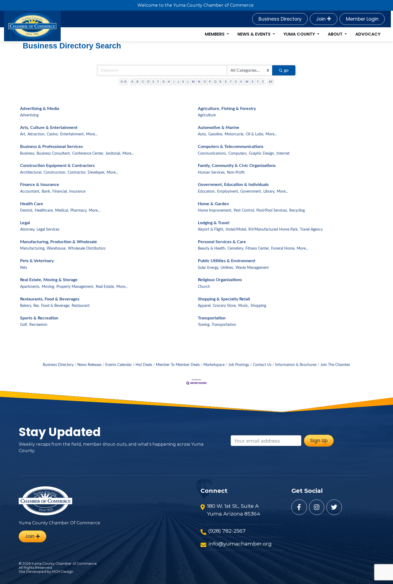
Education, (206, 191)
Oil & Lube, (255, 134)
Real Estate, (105, 287)
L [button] (188, 81)
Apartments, (30, 287)
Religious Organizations (220, 280)
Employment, (228, 191)
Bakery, (26, 306)
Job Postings (238, 365)
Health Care (31, 204)
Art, (23, 134)
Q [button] (215, 81)
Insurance (77, 191)
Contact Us (262, 365)
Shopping (258, 306)
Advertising (29, 115)
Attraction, (36, 134)
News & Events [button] (254, 34)
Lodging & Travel (213, 223)
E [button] (153, 81)
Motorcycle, (234, 134)
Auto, (202, 134)
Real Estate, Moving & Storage (49, 280)
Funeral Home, (283, 248)
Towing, (204, 325)
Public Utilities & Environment (226, 261)
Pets (23, 268)
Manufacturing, (32, 248)
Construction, (55, 172)
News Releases (89, 365)
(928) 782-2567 (227, 531)
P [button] (210, 81)
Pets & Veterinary (37, 261)
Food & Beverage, (55, 306)
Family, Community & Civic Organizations (237, 165)
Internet (283, 153)
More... (91, 134)
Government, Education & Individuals (233, 184)
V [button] (241, 81)
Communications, (212, 153)
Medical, (62, 210)
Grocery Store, (225, 306)
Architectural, (31, 172)
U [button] (236, 81)
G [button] (163, 81)
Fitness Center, (257, 248)
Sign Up (319, 440)
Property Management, (75, 287)
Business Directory (280, 19)
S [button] (226, 81)
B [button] (137, 81)
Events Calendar (118, 365)
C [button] (143, 81)
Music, (243, 306)
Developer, (96, 172)
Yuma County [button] (299, 34)
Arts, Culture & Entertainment (49, 127)
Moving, (48, 287)
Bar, (36, 306)
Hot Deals (144, 365)
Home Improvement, (215, 210)
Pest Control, (244, 210)
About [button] (336, 34)
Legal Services (48, 229)
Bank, (46, 191)
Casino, (53, 134)
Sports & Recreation (39, 318)
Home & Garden (213, 204)
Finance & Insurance (39, 184)
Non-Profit (236, 172)
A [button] (132, 81)
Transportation (212, 318)
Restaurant (81, 306)
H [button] (169, 81)
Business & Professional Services (51, 146)
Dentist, (26, 210)
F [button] (158, 81)
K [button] (183, 81)
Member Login (362, 19)
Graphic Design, (262, 153)
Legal (25, 223)
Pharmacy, (78, 210)
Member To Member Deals (178, 365)
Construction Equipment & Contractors (57, 165)
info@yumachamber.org (240, 543)
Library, (269, 191)
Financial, (60, 191)
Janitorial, (113, 153)
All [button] (270, 81)
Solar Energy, (208, 268)
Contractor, (77, 172)
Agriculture (207, 115)
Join (321, 19)
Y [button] (258, 81)
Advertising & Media (39, 108)
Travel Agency (311, 229)
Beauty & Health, (212, 248)
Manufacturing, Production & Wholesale (58, 242)
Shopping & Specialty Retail (224, 299)
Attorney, (27, 229)
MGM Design (62, 572)
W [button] (246, 81)
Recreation (38, 325)
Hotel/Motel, (236, 229)
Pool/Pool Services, (272, 210)
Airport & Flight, (211, 229)
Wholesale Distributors (87, 248)
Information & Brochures (296, 365)
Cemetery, (236, 248)
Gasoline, (215, 134)
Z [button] (263, 81)
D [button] (148, 81)
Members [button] (215, 34)
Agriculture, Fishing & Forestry (227, 108)
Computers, (237, 153)
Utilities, (227, 268)
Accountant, (30, 191)
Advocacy (367, 34)
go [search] (286, 70)
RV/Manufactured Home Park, (273, 229)
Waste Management (252, 268)
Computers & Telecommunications (230, 146)
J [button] (178, 81)
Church (204, 287)
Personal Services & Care (222, 242)
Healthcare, (44, 210)
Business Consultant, (54, 153)
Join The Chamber (335, 365)
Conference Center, (88, 153)
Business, (27, 153)
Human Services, (211, 172)
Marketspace (214, 365)
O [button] (204, 81)
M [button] (193, 81)
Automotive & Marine (218, 127)
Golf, (24, 325)
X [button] (252, 81)
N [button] (199, 81)
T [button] (231, 81)
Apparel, (204, 306)
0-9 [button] (123, 81)
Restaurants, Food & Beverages (49, 299)
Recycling (297, 210)
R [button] (220, 81)
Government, (251, 191)
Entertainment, (72, 134)
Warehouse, (56, 248)
